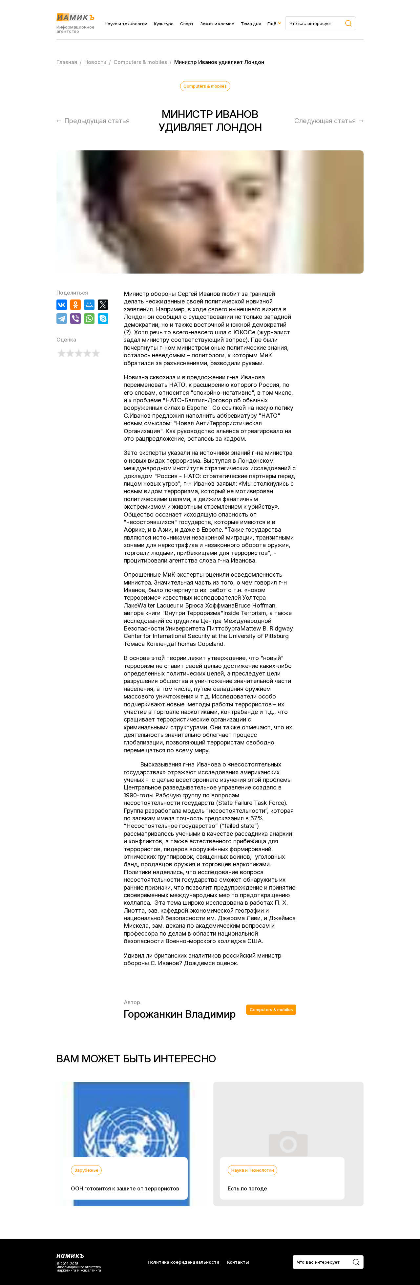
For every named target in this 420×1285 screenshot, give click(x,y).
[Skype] (103, 318)
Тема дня (251, 23)
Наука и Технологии (252, 1170)
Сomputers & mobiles (205, 86)
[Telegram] (61, 318)
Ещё (271, 23)
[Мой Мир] (89, 304)
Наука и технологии (126, 23)
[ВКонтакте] (61, 304)
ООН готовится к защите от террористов (125, 1188)
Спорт (187, 23)
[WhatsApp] (89, 318)
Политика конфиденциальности (183, 1262)
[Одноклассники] (75, 304)
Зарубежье (86, 1170)
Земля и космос (217, 23)
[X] (103, 304)
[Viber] (75, 318)
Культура (164, 23)
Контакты (238, 1262)
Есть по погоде (247, 1188)
